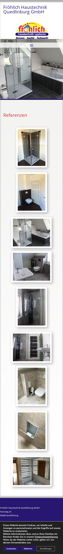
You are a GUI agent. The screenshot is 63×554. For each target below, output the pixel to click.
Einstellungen (46, 548)
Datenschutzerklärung (46, 536)
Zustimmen (11, 548)
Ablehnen (28, 548)
